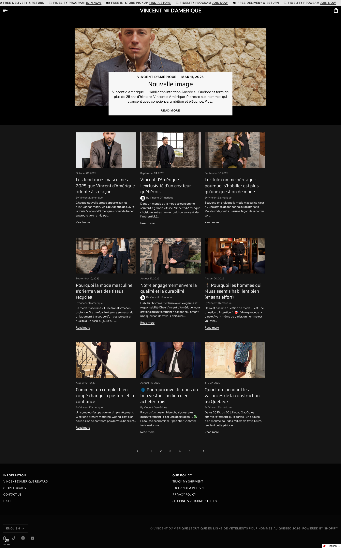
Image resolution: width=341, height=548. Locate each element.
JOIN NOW (93, 3)
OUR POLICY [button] (182, 475)
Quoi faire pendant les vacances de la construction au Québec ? (232, 395)
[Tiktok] (13, 538)
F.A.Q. (7, 501)
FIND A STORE (160, 3)
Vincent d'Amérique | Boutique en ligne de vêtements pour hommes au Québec (222, 528)
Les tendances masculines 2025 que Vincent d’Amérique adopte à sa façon (105, 185)
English (13, 528)
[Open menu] (9, 10)
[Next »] (203, 451)
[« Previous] (137, 451)
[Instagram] (23, 538)
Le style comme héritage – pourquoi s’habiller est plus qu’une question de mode (232, 185)
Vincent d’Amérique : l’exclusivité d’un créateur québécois (165, 185)
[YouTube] (32, 538)
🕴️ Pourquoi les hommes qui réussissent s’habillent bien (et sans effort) (233, 291)
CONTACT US (12, 494)
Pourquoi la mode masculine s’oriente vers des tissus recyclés (104, 291)
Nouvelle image (170, 84)
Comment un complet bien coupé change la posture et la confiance (105, 395)
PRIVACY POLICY (184, 494)
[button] (331, 546)
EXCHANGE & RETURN (188, 488)
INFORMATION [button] (14, 475)
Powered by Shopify (320, 528)
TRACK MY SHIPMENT (187, 481)
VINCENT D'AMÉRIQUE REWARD (25, 481)
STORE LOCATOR (14, 488)
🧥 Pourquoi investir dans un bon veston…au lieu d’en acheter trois (169, 395)
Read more (170, 110)
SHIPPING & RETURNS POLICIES (194, 501)
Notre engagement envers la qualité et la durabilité (168, 288)
